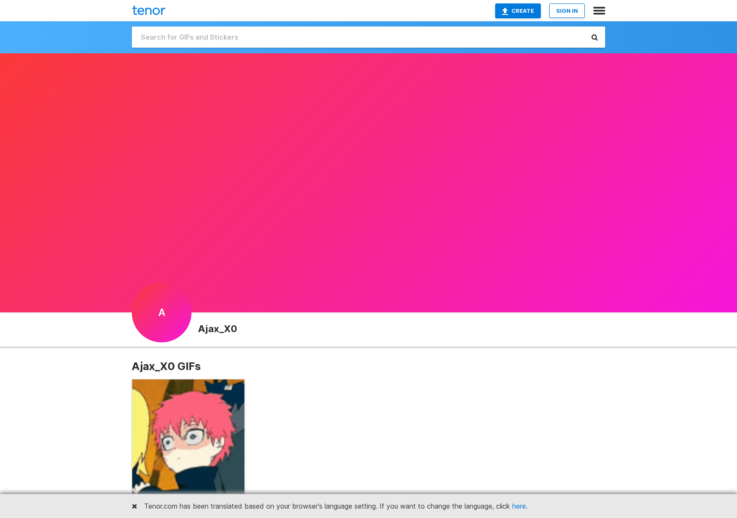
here (519, 506)
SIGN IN (567, 10)
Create (522, 10)
